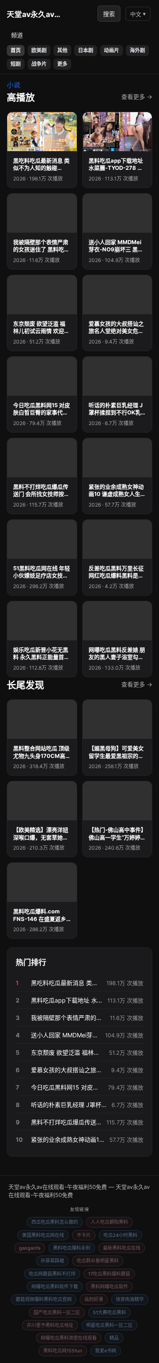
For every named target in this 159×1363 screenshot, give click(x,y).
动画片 (111, 50)
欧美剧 (39, 50)
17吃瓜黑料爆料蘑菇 (109, 1274)
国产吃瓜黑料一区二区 (56, 1312)
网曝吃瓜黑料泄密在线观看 (69, 1338)
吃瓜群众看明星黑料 (98, 1261)
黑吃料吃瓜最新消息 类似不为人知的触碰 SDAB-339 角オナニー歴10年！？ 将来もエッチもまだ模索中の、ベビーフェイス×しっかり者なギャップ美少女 (66, 982)
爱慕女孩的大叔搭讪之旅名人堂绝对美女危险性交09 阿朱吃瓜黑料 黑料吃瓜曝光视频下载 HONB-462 (68, 1069)
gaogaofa (29, 1248)
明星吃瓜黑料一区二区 (109, 1325)
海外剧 (137, 50)
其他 (62, 50)
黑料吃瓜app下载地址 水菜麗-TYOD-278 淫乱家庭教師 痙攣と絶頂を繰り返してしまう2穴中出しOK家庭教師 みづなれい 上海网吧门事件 (66, 1000)
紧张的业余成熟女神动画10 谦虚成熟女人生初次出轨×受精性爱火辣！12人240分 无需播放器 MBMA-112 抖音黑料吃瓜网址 (67, 1139)
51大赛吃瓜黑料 (109, 1312)
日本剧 (85, 50)
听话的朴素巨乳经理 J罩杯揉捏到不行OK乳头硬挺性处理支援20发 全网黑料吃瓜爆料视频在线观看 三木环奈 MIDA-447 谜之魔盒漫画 (68, 1104)
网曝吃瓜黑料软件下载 (54, 1287)
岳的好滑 (93, 1299)
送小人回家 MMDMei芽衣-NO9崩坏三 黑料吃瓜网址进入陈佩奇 (65, 1035)
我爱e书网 (105, 1351)
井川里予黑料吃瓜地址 (50, 1325)
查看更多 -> (136, 96)
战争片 (39, 64)
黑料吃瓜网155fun (62, 1351)
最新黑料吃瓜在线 (121, 1248)
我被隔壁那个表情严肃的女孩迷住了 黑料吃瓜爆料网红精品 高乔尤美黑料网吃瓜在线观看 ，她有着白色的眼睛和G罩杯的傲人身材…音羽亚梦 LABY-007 (68, 1017)
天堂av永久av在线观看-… (36, 14)
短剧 (16, 64)
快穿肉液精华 (130, 1299)
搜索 (109, 14)
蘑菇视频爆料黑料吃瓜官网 (44, 1299)
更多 (62, 64)
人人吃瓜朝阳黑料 (109, 1222)
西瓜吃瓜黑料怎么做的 (54, 1222)
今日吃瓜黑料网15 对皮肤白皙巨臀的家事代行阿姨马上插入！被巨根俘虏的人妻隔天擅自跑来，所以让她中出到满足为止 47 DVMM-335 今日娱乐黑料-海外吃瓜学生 (67, 1087)
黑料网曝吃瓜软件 (109, 1287)
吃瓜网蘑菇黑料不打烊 (52, 1274)
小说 (13, 85)
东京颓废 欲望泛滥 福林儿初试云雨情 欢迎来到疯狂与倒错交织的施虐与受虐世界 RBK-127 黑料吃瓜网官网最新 (67, 1052)
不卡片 (84, 1235)
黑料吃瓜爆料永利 (71, 1248)
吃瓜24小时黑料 (120, 1235)
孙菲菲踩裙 (52, 1261)
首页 (16, 50)
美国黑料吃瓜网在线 (43, 1235)
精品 (114, 1338)
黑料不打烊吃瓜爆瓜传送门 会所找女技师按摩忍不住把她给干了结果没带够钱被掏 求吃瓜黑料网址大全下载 (66, 1122)
